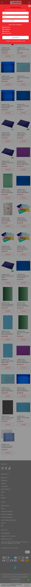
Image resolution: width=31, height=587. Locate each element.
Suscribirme (15, 37)
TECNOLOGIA (7, 33)
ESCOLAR (6, 31)
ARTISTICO (7, 27)
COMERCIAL (7, 29)
